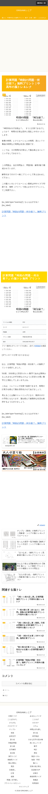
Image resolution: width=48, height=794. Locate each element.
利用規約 (37, 346)
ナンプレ (12, 729)
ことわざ (35, 719)
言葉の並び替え (35, 766)
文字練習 (12, 749)
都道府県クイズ (35, 776)
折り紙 (12, 746)
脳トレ (35, 763)
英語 (12, 766)
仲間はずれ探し (35, 729)
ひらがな (12, 723)
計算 (12, 773)
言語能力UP (35, 770)
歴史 (35, 753)
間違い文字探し (12, 780)
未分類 (12, 753)
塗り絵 (12, 739)
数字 (35, 746)
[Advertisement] (24, 45)
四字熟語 (35, 736)
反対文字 (12, 736)
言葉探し (12, 770)
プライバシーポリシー (12, 783)
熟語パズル (35, 756)
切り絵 (35, 733)
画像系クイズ (12, 760)
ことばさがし (12, 719)
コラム (35, 726)
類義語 (35, 780)
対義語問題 (12, 743)
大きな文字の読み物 (35, 739)
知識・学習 (35, 760)
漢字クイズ (12, 756)
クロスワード (12, 726)
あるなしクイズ (35, 716)
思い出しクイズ (35, 743)
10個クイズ (12, 716)
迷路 (12, 776)
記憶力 (35, 773)
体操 (12, 733)
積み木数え (12, 763)
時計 (35, 749)
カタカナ (35, 723)
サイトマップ (24, 787)
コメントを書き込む (24, 683)
